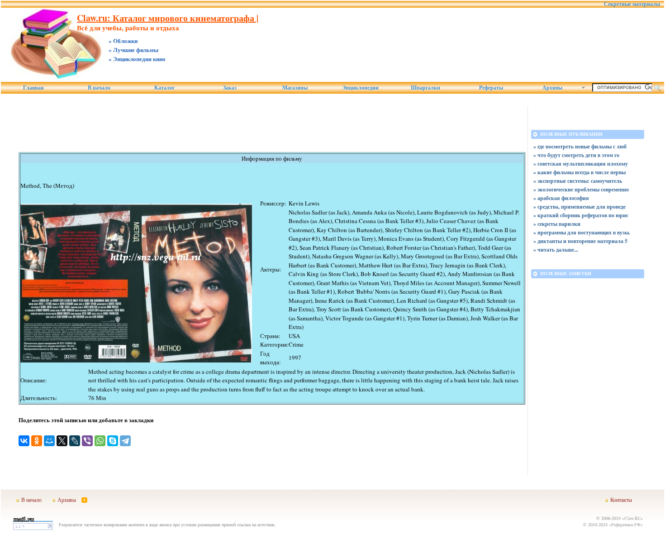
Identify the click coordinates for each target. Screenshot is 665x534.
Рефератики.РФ (626, 524)
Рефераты (491, 88)
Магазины (295, 88)
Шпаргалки (425, 88)
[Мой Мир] (49, 440)
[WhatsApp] (100, 440)
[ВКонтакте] (24, 440)
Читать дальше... (557, 249)
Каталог (164, 88)
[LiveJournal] (74, 440)
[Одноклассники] (36, 440)
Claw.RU (632, 518)
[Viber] (87, 440)
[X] (62, 440)
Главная (33, 88)
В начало (99, 88)
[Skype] (112, 440)
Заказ (230, 88)
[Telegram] (125, 440)
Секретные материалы (632, 4)
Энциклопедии (360, 88)
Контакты (621, 499)
